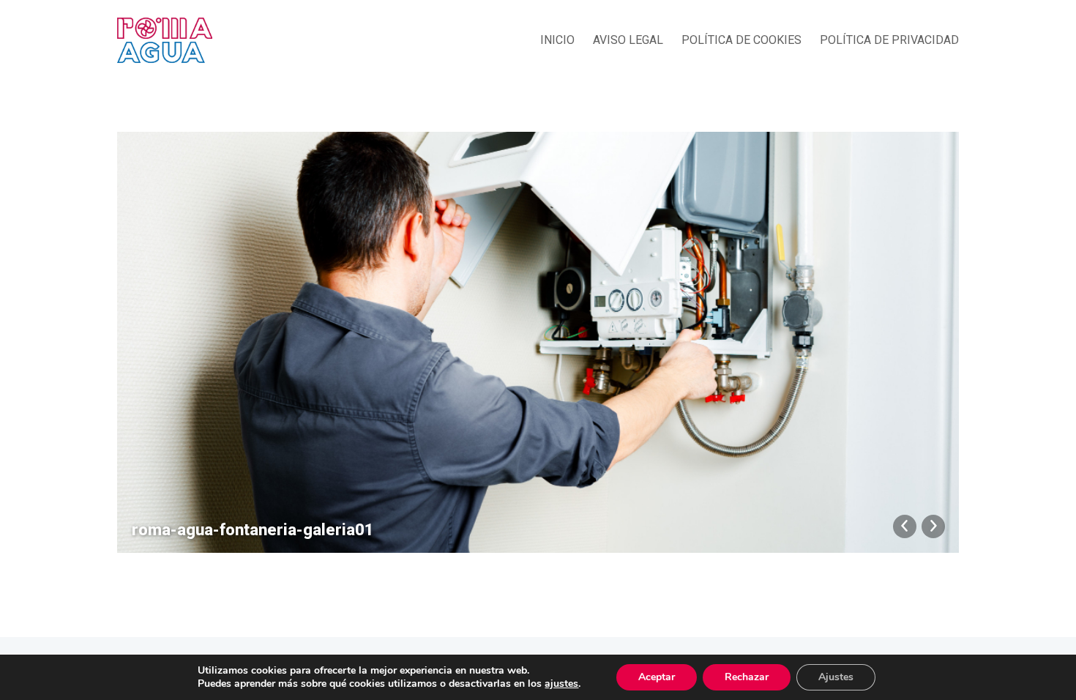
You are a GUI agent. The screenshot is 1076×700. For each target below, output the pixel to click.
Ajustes (835, 677)
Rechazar (747, 677)
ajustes (561, 683)
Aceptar (656, 677)
